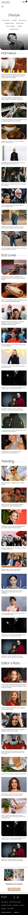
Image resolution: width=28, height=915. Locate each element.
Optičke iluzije (14, 29)
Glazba (19, 26)
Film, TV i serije (10, 26)
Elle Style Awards (6, 905)
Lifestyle (3, 908)
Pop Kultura (6, 20)
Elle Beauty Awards (15, 902)
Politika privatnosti (6, 912)
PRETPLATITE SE (14, 889)
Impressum (16, 912)
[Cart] (26, 2)
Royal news (20, 23)
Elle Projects (4, 902)
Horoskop (16, 905)
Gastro (14, 20)
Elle (2, 6)
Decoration (10, 908)
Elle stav (22, 905)
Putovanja (22, 20)
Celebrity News (9, 23)
